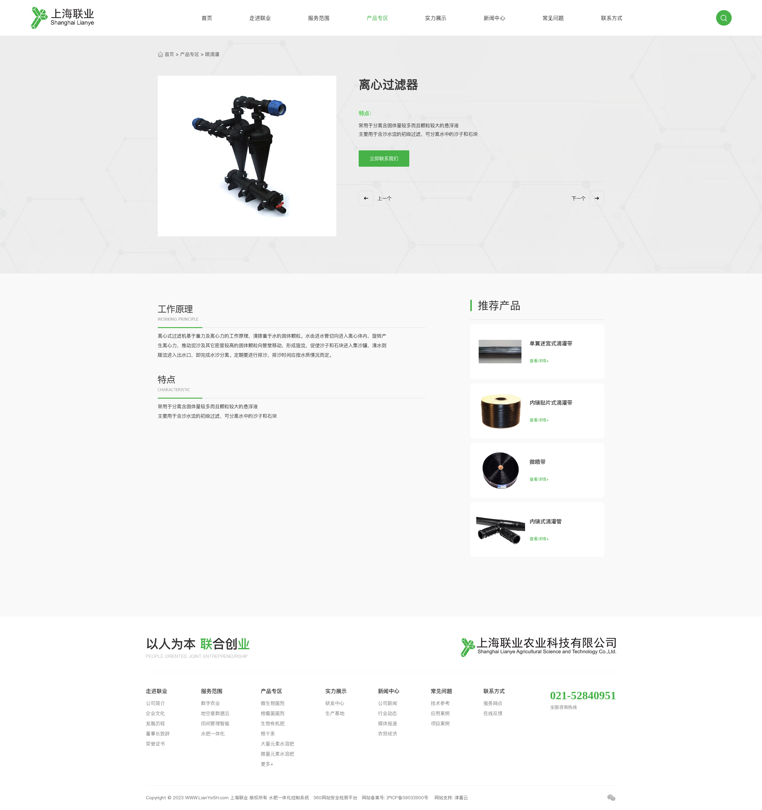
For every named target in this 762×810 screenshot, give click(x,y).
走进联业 (260, 18)
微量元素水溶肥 (277, 753)
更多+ (267, 764)
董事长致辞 (158, 733)
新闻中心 (494, 18)
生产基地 (334, 713)
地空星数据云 (215, 713)
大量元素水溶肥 (277, 743)
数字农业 (210, 703)
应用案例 (440, 713)
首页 (207, 18)
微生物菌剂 (273, 703)
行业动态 (387, 713)
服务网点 (492, 703)
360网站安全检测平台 (335, 798)
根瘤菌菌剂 (273, 713)
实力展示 (435, 18)
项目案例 (440, 723)
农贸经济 (387, 733)
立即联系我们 (384, 158)
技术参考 (440, 703)
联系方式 (611, 18)
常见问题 (553, 18)
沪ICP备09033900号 (408, 798)
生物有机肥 (273, 723)
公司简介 (155, 703)
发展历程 (155, 723)
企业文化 (155, 713)
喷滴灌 (212, 54)
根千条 (268, 733)
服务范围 (319, 18)
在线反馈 (492, 713)
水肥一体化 (213, 733)
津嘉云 (461, 798)
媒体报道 (387, 723)
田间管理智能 (215, 723)
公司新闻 (387, 703)
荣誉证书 (155, 743)
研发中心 (334, 703)
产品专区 (377, 18)
